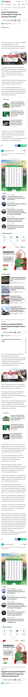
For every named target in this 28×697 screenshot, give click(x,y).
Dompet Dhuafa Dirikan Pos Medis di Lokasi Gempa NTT (16, 598)
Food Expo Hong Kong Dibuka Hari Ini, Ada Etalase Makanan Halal (18, 279)
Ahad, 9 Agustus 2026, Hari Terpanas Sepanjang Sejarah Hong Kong (17, 288)
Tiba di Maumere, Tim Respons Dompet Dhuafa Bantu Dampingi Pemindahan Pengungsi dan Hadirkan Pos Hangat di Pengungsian (16, 212)
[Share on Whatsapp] (9, 20)
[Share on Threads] (13, 20)
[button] (16, 1)
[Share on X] (7, 20)
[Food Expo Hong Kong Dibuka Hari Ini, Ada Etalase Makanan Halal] (5, 280)
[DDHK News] (6, 1)
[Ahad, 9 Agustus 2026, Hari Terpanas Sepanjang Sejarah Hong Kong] (5, 289)
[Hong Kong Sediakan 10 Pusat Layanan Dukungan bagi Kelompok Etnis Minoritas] (3, 197)
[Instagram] (26, 151)
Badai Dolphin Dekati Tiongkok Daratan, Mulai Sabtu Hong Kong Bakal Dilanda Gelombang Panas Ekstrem (18, 309)
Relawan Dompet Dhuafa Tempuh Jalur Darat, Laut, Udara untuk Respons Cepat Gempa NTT (16, 220)
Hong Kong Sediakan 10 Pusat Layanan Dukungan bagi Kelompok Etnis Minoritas (16, 198)
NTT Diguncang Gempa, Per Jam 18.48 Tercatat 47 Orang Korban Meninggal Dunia (15, 227)
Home (2, 7)
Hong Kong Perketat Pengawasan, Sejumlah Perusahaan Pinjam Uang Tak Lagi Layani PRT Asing (17, 298)
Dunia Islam (5, 9)
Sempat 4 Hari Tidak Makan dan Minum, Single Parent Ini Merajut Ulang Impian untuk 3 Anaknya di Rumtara (18, 104)
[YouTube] (24, 151)
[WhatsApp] (24, 238)
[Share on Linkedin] (11, 20)
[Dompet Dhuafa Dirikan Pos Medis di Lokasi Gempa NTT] (3, 204)
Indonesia (13, 202)
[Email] (15, 20)
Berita (8, 202)
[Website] (21, 151)
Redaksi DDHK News (7, 23)
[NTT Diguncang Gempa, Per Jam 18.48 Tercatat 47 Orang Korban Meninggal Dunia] (3, 226)
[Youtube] (17, 238)
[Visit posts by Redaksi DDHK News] (2, 23)
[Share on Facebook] (5, 20)
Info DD (4, 321)
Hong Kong (15, 282)
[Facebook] (22, 151)
